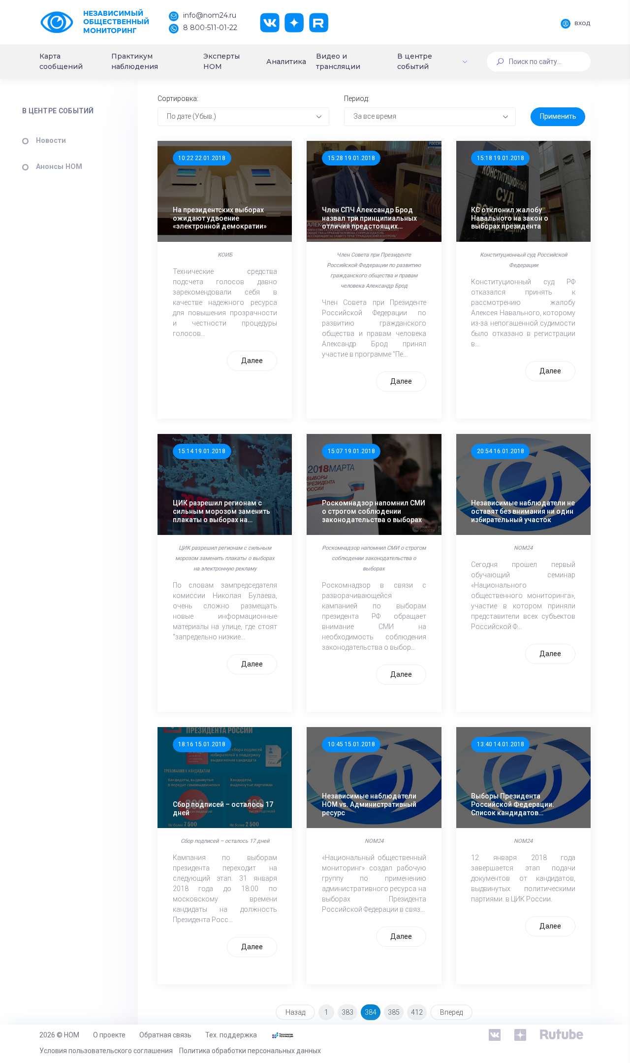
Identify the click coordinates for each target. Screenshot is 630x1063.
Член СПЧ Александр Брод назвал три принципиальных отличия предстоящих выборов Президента (369, 218)
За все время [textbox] (374, 116)
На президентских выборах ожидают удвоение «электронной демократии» (220, 218)
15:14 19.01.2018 (201, 451)
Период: (356, 98)
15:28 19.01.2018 (351, 158)
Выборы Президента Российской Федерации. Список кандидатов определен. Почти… (512, 804)
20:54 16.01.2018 (500, 451)
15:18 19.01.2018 (500, 158)
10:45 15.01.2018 (351, 744)
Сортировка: (178, 98)
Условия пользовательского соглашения (106, 1051)
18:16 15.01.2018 (201, 744)
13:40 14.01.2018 (500, 744)
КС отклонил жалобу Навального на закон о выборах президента (509, 218)
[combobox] (243, 116)
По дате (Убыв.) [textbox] (191, 116)
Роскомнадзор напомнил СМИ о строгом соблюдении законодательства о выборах (373, 511)
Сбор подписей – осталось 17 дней (223, 808)
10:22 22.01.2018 (201, 158)
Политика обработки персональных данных (250, 1051)
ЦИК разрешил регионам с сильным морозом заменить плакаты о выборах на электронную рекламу (221, 511)
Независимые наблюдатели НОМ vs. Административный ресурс (369, 804)
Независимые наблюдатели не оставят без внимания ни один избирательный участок (523, 511)
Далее (252, 361)
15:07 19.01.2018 (351, 451)
